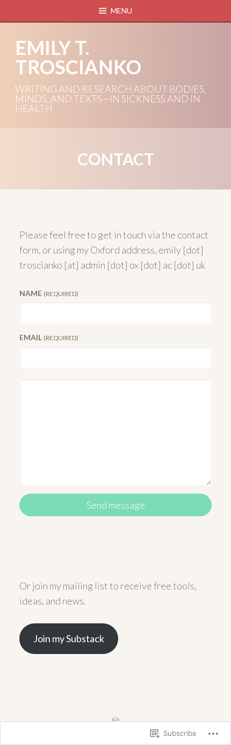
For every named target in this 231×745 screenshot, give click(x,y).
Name (48, 293)
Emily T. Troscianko (78, 57)
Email (48, 337)
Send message (115, 505)
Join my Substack (68, 638)
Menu (121, 10)
